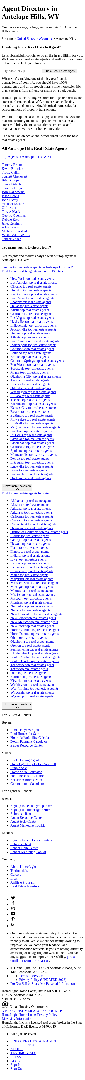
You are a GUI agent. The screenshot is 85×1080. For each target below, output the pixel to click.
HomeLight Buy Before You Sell (33, 764)
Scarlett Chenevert (14, 176)
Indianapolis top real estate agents (33, 345)
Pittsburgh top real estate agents (32, 462)
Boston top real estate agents (29, 411)
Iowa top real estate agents (28, 559)
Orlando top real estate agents (30, 388)
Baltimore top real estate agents (31, 415)
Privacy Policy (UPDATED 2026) (42, 980)
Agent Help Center (23, 821)
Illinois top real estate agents (29, 551)
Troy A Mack (11, 211)
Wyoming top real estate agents (31, 696)
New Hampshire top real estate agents (36, 614)
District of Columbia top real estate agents (39, 532)
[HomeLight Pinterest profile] (13, 920)
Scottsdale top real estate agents (32, 368)
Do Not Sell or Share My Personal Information (42, 983)
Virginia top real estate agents (30, 680)
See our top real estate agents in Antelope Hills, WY (37, 267)
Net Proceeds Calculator (27, 776)
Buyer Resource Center (26, 745)
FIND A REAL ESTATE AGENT (34, 1041)
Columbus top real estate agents (32, 349)
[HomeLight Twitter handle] (13, 899)
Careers (15, 874)
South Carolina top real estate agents (35, 657)
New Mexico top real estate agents (34, 622)
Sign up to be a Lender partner (31, 840)
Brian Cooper (11, 180)
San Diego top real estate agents (32, 298)
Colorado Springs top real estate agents (37, 361)
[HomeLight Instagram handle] (13, 909)
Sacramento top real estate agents (33, 404)
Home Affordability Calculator (31, 737)
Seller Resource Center (26, 780)
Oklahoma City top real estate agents (35, 376)
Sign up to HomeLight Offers (30, 810)
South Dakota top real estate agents (34, 661)
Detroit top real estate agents (29, 458)
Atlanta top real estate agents (30, 337)
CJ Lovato (9, 208)
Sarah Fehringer (13, 188)
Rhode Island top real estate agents (34, 653)
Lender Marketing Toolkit (28, 852)
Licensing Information (17, 1018)
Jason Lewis (10, 196)
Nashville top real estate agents (31, 321)
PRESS (15, 1057)
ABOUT (16, 1049)
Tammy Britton (12, 164)
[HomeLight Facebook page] (13, 904)
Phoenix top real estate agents (30, 302)
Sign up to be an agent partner (31, 806)
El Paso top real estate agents (30, 396)
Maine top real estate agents (29, 575)
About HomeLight (23, 867)
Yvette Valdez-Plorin (16, 235)
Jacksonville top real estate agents (33, 329)
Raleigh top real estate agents (30, 384)
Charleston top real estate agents (32, 447)
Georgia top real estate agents (30, 540)
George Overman (14, 215)
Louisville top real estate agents (31, 423)
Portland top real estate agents (30, 353)
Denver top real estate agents (30, 333)
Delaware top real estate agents (31, 528)
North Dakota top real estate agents (34, 634)
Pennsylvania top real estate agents (34, 649)
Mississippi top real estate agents (32, 594)
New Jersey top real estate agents (33, 618)
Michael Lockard (13, 204)
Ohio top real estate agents (28, 637)
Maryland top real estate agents (31, 579)
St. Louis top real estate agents (31, 435)
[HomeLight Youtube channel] (13, 914)
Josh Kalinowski (13, 192)
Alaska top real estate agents (29, 504)
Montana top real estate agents (31, 602)
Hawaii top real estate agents (30, 544)
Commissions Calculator (27, 783)
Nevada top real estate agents (30, 610)
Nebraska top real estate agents (31, 606)
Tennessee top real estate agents (32, 665)
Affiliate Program (22, 882)
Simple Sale (18, 768)
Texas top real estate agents (29, 669)
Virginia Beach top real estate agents (35, 427)
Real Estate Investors (24, 886)
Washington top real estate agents (33, 392)
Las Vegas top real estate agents (32, 318)
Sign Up (16, 1068)
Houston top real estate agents (30, 290)
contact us (42, 960)
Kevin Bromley (12, 168)
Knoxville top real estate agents (31, 466)
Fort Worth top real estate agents (32, 364)
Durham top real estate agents (30, 478)
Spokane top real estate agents (31, 451)
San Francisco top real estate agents (34, 341)
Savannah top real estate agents (31, 474)
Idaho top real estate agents (29, 547)
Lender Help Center (24, 848)
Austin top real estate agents (29, 310)
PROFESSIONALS (24, 1045)
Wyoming (45, 38)
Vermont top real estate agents (30, 677)
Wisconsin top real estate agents (32, 692)
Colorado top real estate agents (31, 520)
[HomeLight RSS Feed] (12, 926)
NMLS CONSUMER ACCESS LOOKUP (32, 1011)
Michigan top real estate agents (31, 587)
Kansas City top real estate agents (33, 407)
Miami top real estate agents (29, 372)
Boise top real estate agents (29, 470)
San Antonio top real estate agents (33, 294)
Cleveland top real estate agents (32, 439)
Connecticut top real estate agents (33, 524)
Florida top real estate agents (29, 536)
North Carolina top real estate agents (35, 630)
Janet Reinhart (11, 223)
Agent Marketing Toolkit (27, 825)
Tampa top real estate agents (29, 380)
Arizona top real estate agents (30, 508)
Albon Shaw (10, 227)
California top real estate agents (31, 516)
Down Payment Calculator (28, 741)
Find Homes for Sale (24, 734)
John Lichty (10, 200)
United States (26, 38)
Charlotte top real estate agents (31, 314)
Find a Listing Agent (24, 760)
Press (14, 878)
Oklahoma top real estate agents (32, 641)
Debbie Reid (10, 219)
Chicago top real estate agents (30, 286)
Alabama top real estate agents (31, 501)
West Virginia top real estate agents (34, 688)
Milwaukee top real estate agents (32, 419)
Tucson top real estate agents (30, 400)
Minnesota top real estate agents (32, 590)
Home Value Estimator (26, 772)
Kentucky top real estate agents (31, 567)
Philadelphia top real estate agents (33, 325)
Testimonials (19, 870)
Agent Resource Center (26, 817)
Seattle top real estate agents (29, 357)
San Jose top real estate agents (31, 431)
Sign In (15, 1065)
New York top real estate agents (32, 278)
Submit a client (20, 813)
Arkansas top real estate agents (31, 512)
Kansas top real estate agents (30, 563)
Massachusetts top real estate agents (34, 583)
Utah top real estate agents (28, 673)
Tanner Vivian (11, 239)
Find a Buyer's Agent (25, 730)
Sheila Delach (11, 184)
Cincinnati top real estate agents (32, 443)
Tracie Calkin (11, 172)
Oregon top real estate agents (30, 645)
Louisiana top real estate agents (31, 571)
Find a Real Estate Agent (59, 71)
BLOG (15, 1061)
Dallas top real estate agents (29, 306)
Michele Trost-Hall (15, 231)
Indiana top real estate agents (30, 555)
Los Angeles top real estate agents (33, 282)
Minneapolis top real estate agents (33, 454)
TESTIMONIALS (23, 1053)
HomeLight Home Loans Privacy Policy (29, 1015)
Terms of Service (30, 976)
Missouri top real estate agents (31, 598)
